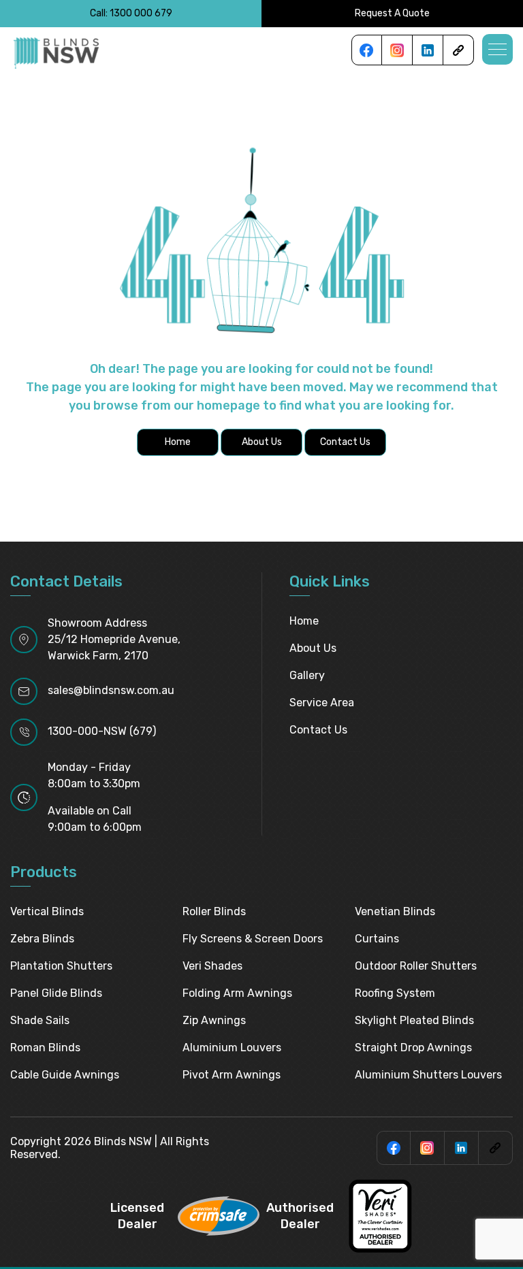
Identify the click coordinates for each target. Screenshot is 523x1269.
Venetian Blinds (395, 911)
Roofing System (395, 993)
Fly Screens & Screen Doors (253, 938)
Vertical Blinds (47, 911)
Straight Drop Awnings (413, 1047)
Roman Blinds (45, 1047)
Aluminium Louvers (232, 1047)
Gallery (307, 675)
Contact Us (318, 729)
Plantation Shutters (61, 965)
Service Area (321, 702)
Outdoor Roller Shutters (416, 965)
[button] (497, 49)
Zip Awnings (214, 1020)
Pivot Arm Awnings (232, 1074)
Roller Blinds (214, 911)
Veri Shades (212, 965)
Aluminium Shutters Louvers (428, 1074)
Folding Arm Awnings (237, 993)
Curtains (377, 938)
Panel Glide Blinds (56, 993)
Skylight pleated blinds (414, 1020)
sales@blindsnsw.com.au (111, 690)
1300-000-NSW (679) (102, 731)
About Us (312, 648)
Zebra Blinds (42, 938)
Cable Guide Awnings (64, 1074)
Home (304, 620)
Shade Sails (39, 1020)
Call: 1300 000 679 (131, 13)
